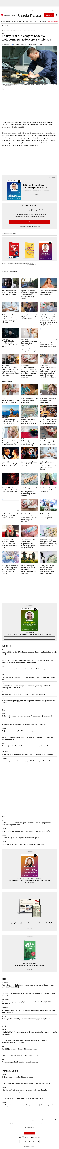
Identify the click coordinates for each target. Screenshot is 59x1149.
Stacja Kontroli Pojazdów (18, 268)
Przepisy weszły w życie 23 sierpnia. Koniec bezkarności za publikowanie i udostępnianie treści (29, 400)
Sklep (57, 10)
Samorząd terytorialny (7, 721)
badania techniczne (31, 268)
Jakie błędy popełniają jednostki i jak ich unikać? (35, 186)
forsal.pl (46, 10)
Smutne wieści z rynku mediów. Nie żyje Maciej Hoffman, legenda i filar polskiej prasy (27, 670)
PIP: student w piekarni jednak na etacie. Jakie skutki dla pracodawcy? (48, 422)
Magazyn (4, 728)
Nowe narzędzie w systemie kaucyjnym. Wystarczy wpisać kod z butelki (27, 761)
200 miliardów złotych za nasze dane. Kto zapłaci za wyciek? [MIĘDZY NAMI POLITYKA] (29, 994)
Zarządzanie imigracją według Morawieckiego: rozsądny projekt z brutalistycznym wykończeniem (25, 1042)
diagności (40, 268)
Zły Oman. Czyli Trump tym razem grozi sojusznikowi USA (23, 844)
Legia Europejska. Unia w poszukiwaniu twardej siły (20, 838)
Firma (4, 30)
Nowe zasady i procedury (29, 963)
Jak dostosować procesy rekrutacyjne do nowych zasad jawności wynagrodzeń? (30, 881)
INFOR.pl (16, 1123)
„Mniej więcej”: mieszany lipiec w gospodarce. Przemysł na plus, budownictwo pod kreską (25, 1091)
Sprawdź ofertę (29, 222)
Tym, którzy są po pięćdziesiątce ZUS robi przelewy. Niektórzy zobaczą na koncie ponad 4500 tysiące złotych (10, 400)
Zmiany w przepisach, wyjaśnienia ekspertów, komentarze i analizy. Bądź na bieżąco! (29, 924)
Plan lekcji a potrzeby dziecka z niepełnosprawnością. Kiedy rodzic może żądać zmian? (28, 747)
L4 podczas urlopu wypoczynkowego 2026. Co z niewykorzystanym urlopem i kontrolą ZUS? (10, 422)
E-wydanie (4, 1029)
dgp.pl (32, 10)
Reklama (13, 1119)
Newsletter (41, 1123)
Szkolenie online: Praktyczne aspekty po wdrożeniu (36, 190)
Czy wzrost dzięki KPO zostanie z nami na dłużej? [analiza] (22, 1098)
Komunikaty (19, 1119)
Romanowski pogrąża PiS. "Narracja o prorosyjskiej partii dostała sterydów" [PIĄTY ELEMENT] (29, 1011)
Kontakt (3, 1119)
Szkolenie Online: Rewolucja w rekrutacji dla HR (29, 878)
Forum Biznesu (51, 1123)
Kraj (3, 657)
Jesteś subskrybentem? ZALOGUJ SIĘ (29, 226)
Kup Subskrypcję (49, 15)
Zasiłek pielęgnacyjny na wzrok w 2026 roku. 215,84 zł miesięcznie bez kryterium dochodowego (48, 443)
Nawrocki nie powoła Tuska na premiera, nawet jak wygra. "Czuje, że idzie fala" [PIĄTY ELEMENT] (28, 986)
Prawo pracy (5, 734)
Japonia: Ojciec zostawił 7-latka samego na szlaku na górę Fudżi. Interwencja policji (29, 653)
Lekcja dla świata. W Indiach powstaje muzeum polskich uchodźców (26, 831)
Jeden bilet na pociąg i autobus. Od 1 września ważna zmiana (23, 724)
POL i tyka (4, 990)
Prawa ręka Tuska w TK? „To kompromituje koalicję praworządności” (26, 1019)
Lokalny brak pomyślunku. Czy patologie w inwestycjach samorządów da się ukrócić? (29, 1106)
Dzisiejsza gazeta (9, 15)
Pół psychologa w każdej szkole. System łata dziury (20, 1062)
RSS (56, 1119)
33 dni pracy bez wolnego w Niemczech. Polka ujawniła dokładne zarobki (28, 754)
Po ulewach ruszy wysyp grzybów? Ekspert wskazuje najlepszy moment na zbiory (28, 702)
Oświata (3, 743)
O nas (8, 1119)
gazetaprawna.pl (28, 1123)
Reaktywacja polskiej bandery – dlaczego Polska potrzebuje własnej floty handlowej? (29, 443)
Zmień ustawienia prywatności (47, 1119)
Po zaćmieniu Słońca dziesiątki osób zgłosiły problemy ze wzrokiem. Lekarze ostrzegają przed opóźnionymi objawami (10, 443)
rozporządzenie (6, 268)
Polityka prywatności (33, 1119)
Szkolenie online (29, 632)
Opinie (3, 1038)
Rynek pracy (4, 751)
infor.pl (51, 10)
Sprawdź (37, 194)
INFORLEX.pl (21, 1123)
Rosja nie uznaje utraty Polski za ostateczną (17, 731)
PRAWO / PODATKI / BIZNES (29, 921)
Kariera (25, 1119)
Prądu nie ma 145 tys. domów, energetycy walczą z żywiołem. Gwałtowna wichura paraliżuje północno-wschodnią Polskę (27, 661)
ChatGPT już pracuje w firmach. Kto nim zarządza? (19, 1049)
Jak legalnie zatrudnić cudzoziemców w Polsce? (29, 966)
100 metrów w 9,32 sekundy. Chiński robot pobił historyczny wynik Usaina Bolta (28, 678)
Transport (4, 713)
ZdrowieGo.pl (35, 1123)
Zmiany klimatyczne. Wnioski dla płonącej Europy (20, 1055)
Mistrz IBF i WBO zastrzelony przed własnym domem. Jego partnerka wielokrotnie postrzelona (26, 824)
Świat (3, 649)
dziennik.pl (39, 10)
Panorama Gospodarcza (29, 1127)
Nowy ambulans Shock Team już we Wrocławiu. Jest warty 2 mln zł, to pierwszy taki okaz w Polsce (26, 687)
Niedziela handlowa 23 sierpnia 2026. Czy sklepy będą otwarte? (24, 694)
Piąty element (5, 982)
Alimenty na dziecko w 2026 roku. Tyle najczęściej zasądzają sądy (29, 422)
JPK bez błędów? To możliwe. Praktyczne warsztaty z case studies (29, 634)
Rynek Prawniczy (6, 999)
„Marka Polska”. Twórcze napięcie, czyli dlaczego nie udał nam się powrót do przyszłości (29, 1033)
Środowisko (4, 758)
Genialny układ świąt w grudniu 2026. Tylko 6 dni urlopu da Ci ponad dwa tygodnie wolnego (28, 738)
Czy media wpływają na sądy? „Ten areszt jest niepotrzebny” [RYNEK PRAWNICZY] (26, 1003)
